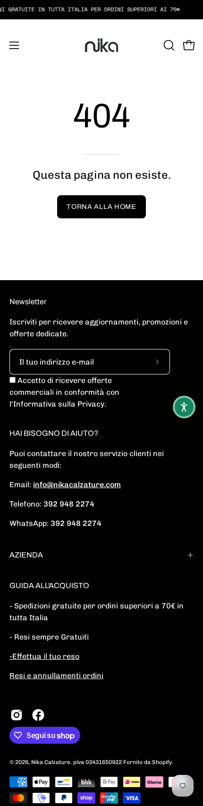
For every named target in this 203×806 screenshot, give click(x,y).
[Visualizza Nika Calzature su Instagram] (16, 715)
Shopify (162, 762)
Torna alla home (101, 206)
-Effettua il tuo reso (44, 656)
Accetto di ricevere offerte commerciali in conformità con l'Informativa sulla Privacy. (64, 392)
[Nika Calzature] (101, 45)
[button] (168, 45)
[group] (101, 9)
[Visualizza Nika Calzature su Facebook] (38, 715)
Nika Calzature (50, 762)
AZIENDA (26, 555)
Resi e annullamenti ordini (56, 675)
